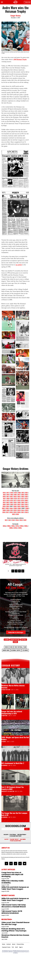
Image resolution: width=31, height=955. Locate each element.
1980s (6, 647)
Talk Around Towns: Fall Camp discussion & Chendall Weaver (13, 906)
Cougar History (15, 15)
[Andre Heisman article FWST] (22, 345)
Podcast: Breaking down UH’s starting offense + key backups (13, 930)
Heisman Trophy (15, 650)
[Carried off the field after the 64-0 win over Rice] (22, 364)
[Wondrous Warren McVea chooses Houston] (15, 676)
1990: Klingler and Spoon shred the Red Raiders (15, 738)
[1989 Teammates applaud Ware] (8, 351)
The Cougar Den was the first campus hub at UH (14, 814)
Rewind (15, 642)
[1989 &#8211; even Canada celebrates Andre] (8, 447)
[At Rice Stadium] (22, 315)
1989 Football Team (20, 647)
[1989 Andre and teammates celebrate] (22, 437)
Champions (4, 715)
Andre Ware (6, 650)
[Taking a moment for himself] (8, 380)
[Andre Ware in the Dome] (8, 321)
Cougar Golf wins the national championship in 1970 (11, 712)
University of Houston (7, 791)
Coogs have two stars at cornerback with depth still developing (12, 874)
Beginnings (4, 765)
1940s (4, 526)
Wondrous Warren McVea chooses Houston (13, 686)
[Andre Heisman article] (22, 455)
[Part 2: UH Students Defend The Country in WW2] (15, 777)
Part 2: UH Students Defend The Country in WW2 (12, 788)
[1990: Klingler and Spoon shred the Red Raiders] (15, 727)
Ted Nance (25, 650)
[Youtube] (24, 863)
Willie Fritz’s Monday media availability (12, 882)
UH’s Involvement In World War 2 (12, 763)
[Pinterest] (19, 571)
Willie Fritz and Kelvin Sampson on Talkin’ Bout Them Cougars (15, 888)
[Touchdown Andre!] (22, 424)
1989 (11, 647)
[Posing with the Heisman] (8, 335)
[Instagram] (11, 863)
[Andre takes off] (22, 380)
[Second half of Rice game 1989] (8, 344)
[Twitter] (16, 571)
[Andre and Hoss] (8, 407)
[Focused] (8, 358)
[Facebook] (12, 571)
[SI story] (22, 399)
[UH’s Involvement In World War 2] (15, 753)
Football (23, 639)
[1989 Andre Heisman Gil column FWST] (22, 448)
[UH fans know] (8, 368)
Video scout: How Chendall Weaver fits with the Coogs (15, 923)
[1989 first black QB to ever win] (22, 330)
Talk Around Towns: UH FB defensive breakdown (11, 912)
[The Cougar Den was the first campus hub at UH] (15, 803)
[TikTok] (15, 863)
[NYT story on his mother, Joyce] (8, 394)
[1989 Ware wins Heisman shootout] (22, 414)
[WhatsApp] (22, 571)
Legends (6, 639)
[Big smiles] (22, 353)
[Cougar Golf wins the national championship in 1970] (15, 702)
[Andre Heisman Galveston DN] (8, 429)
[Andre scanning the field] (8, 417)
